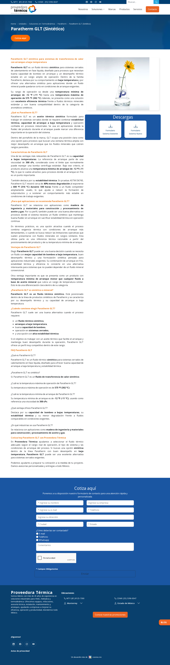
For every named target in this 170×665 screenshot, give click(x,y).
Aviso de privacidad (20, 651)
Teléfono (43, 536)
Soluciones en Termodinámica (42, 24)
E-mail (42, 533)
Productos (124, 9)
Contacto (152, 9)
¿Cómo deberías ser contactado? (52, 530)
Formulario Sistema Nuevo (135, 132)
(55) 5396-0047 (51, 2)
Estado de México (126, 603)
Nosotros (83, 9)
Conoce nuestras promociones (110, 614)
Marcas (112, 9)
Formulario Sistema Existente (110, 132)
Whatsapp (44, 540)
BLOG (164, 622)
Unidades (23, 24)
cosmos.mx (97, 657)
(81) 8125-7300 (25, 2)
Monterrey (72, 603)
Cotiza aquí (20, 38)
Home (13, 24)
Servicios (137, 9)
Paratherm (62, 24)
